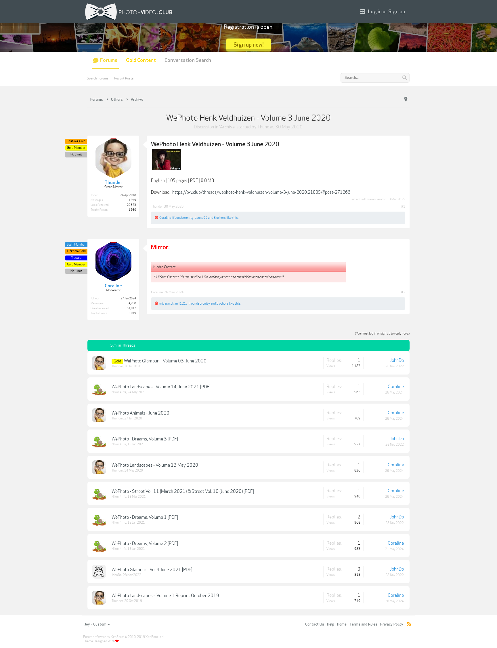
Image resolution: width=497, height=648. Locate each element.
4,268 (132, 303)
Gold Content (141, 60)
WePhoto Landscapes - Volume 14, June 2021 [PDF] (161, 387)
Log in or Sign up (386, 12)
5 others (222, 303)
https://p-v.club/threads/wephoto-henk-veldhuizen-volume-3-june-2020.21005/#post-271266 (261, 192)
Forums (108, 60)
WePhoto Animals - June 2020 (140, 413)
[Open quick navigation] (406, 99)
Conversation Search (188, 60)
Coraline (165, 218)
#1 (403, 206)
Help (330, 624)
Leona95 (201, 218)
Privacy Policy (391, 624)
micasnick (166, 303)
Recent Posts (124, 78)
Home (342, 624)
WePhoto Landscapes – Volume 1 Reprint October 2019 (165, 595)
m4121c (181, 303)
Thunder (265, 127)
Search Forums (97, 78)
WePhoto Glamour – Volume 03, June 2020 (165, 361)
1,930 (132, 210)
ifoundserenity (183, 218)
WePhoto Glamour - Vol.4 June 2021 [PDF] (152, 570)
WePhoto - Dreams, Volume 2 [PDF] (145, 543)
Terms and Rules (363, 624)
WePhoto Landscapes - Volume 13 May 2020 (155, 465)
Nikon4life (119, 392)
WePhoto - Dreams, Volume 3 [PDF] (145, 439)
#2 (403, 292)
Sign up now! (249, 44)
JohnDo (397, 360)
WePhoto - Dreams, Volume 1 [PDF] (145, 517)
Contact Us (314, 624)
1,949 (132, 200)
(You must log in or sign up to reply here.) (382, 333)
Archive (227, 127)
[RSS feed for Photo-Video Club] (409, 624)
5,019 (132, 313)
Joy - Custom (95, 624)
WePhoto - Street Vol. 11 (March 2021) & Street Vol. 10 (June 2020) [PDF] (183, 491)
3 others (220, 218)
